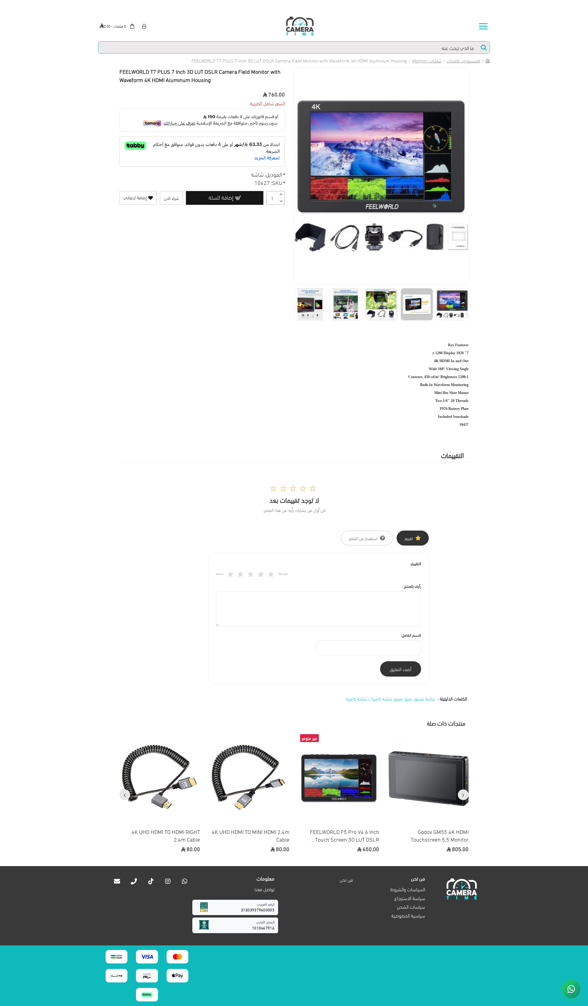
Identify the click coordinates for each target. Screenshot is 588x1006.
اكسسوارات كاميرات (463, 60)
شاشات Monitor (426, 60)
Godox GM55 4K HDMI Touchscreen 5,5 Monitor (440, 835)
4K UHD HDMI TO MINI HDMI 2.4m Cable (250, 835)
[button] (463, 795)
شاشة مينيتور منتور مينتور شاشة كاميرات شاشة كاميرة (390, 698)
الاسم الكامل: (411, 635)
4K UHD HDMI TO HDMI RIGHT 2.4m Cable (165, 835)
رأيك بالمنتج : (411, 586)
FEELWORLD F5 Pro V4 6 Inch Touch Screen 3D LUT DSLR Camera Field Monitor (344, 835)
